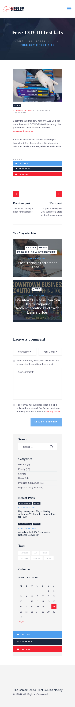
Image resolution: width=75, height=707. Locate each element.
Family (31, 247)
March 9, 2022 (37, 258)
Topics (48, 558)
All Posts (37, 41)
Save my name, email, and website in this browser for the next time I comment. (38, 362)
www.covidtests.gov (23, 131)
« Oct (21, 621)
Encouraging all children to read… (37, 265)
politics (36, 558)
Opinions (24, 558)
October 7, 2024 (27, 507)
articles (24, 553)
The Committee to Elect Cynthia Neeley (37, 690)
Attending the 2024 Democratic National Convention (34, 533)
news (45, 553)
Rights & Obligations (29, 487)
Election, (25, 503)
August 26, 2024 (27, 528)
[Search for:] (37, 447)
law (35, 553)
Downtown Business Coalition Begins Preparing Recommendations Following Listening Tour (37, 306)
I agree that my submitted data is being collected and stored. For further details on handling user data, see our (39, 408)
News (17, 106)
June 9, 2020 (36, 295)
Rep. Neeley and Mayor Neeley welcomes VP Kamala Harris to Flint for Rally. (36, 514)
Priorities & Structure (36, 252)
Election (22, 464)
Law (20, 473)
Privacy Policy (53, 411)
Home (19, 41)
